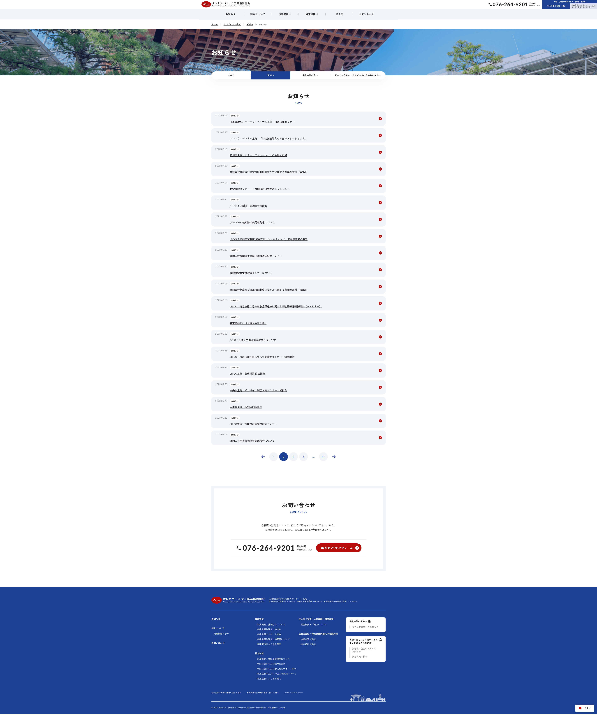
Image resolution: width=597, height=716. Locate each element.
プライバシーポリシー (293, 692)
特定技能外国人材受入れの (276, 668)
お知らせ (231, 14)
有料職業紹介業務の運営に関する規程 (263, 692)
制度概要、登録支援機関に (273, 658)
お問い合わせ (366, 14)
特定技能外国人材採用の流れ (271, 663)
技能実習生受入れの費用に (273, 639)
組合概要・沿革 (221, 633)
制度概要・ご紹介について (314, 624)
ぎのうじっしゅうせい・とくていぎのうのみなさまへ (582, 6)
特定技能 (259, 653)
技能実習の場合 (308, 639)
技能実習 (259, 618)
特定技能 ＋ (312, 14)
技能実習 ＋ (285, 14)
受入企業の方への (365, 627)
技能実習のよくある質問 (269, 644)
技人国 (339, 14)
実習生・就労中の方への (364, 650)
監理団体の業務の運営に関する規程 (226, 692)
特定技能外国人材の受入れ (276, 673)
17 (323, 457)
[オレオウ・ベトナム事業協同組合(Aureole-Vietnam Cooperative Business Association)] (225, 4)
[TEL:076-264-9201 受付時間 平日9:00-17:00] (274, 548)
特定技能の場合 (308, 644)
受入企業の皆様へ (554, 6)
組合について (257, 14)
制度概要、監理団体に (271, 624)
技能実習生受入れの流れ (269, 629)
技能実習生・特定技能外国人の (318, 633)
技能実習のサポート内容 (269, 634)
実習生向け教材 (359, 656)
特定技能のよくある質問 (269, 678)
